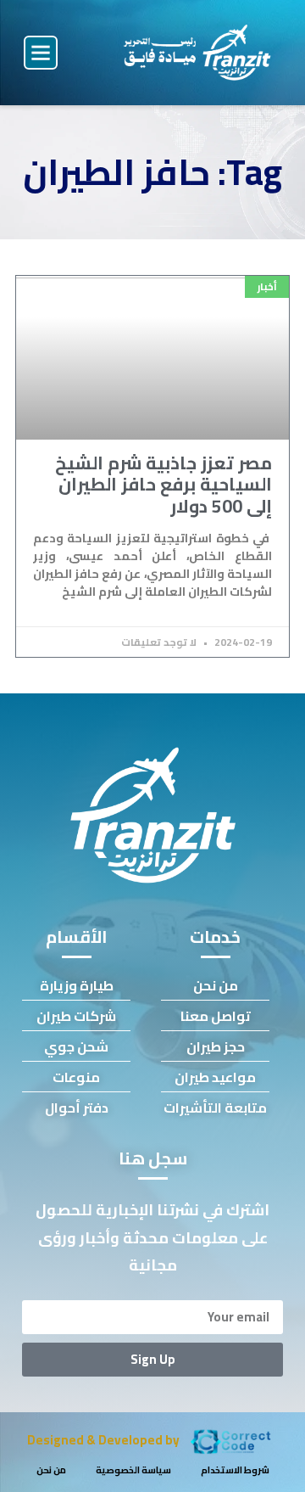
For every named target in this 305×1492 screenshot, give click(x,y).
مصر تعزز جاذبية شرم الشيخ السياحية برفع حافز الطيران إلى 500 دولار (163, 484)
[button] (41, 53)
